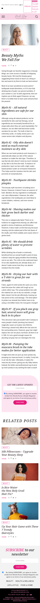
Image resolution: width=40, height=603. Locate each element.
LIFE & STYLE (13, 585)
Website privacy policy (20, 600)
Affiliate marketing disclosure (24, 597)
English (28, 6)
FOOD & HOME (27, 585)
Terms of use (9, 597)
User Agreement (16, 599)
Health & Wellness (24, 581)
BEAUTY (5, 50)
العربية (34, 11)
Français (35, 9)
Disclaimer (6, 599)
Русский (35, 4)
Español (35, 6)
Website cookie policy (29, 599)
